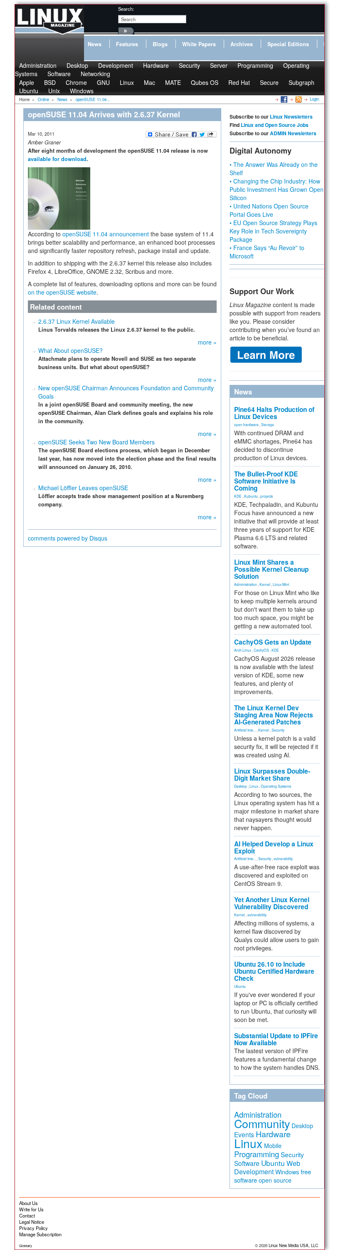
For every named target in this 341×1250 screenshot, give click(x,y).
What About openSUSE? (70, 350)
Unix (54, 91)
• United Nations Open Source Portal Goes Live (269, 210)
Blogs (160, 44)
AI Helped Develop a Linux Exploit (274, 847)
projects (266, 496)
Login (314, 99)
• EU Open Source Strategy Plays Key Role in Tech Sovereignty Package (273, 230)
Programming (255, 65)
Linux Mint (281, 584)
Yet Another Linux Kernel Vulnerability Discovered (271, 903)
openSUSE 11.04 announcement (105, 234)
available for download (57, 159)
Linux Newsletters (291, 116)
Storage (267, 424)
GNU (103, 82)
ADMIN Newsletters (293, 133)
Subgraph (301, 82)
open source (275, 1180)
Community (262, 1123)
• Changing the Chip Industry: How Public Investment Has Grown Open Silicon (277, 189)
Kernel (264, 584)
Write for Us (31, 1209)
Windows (82, 91)
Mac (149, 82)
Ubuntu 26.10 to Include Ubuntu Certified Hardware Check (274, 971)
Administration (245, 584)
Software (59, 73)
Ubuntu (28, 91)
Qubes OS (204, 82)
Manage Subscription (40, 1234)
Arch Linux (242, 649)
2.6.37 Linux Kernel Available (76, 321)
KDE (238, 496)
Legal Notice (31, 1221)
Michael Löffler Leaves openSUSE (83, 488)
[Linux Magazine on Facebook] (283, 99)
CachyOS (261, 649)
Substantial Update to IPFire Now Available (276, 1039)
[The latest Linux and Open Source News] (298, 99)
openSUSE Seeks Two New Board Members (96, 442)
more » (207, 342)
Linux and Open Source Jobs (275, 125)
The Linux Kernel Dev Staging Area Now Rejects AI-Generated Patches (273, 715)
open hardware (246, 424)
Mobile (273, 1145)
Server (218, 65)
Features (127, 44)
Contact (27, 1215)
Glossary (25, 1245)
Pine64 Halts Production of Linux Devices (274, 413)
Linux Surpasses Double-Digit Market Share (272, 774)
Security (189, 65)
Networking (95, 73)
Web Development (267, 1167)
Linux (127, 82)
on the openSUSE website (62, 292)
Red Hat (239, 82)
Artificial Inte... (245, 729)
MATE (173, 82)
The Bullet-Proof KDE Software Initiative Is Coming (266, 481)
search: (126, 8)
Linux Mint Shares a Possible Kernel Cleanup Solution (271, 569)
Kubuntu (251, 496)
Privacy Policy (33, 1228)
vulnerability (283, 858)
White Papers (199, 44)
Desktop (240, 786)
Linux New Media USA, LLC (293, 1245)
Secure (269, 82)
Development (115, 65)
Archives (241, 44)
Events (244, 1134)
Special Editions (288, 44)
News (94, 44)
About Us (28, 1203)
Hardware (156, 65)
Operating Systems (276, 786)
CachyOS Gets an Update (272, 642)
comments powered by (67, 538)
